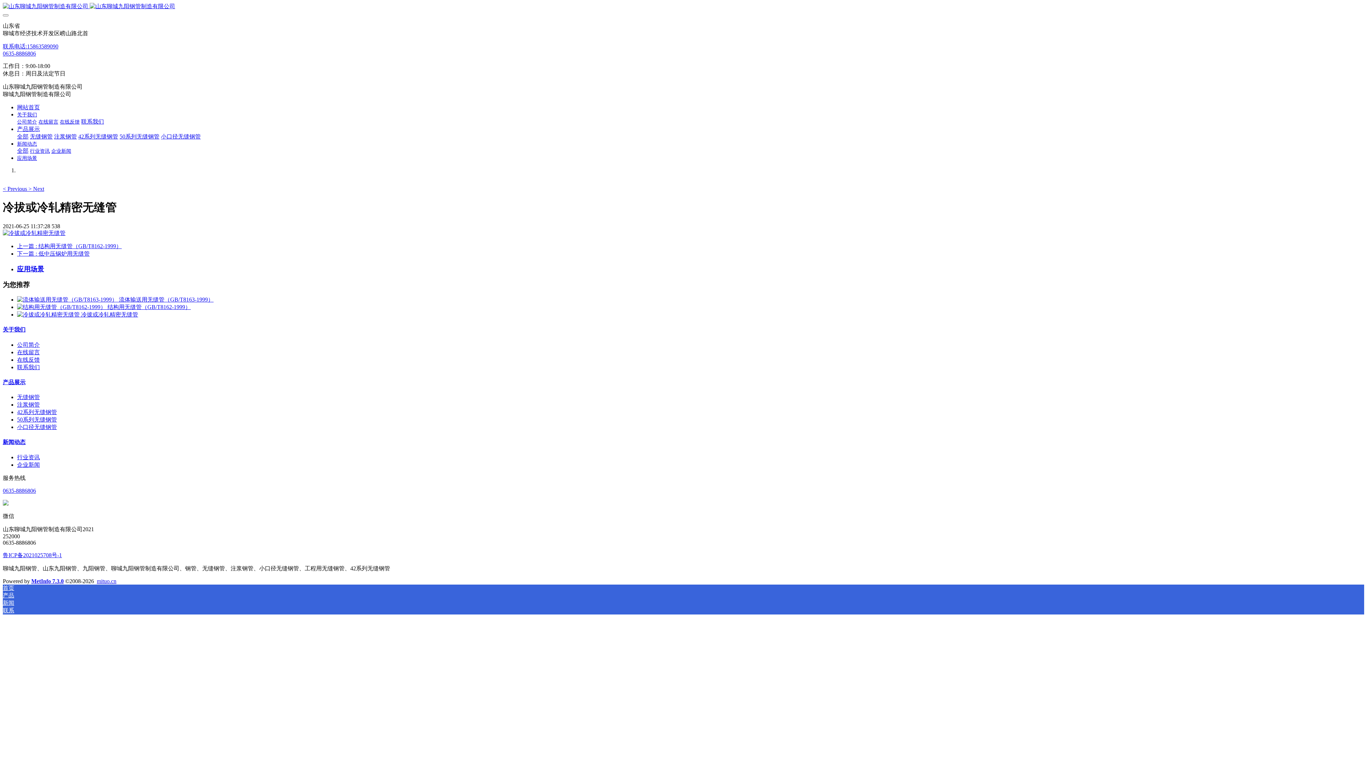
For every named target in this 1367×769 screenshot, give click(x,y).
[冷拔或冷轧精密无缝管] (49, 315)
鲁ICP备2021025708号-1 (32, 555)
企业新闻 (28, 465)
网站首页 (28, 107)
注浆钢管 (28, 405)
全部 (22, 137)
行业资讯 (28, 457)
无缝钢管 (28, 397)
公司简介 (28, 345)
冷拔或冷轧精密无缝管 (109, 315)
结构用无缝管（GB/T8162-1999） (149, 307)
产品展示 (14, 382)
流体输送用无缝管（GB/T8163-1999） (166, 300)
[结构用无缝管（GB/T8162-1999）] (62, 307)
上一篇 (69, 246)
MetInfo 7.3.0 (47, 581)
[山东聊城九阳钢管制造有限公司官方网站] (683, 6)
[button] (15, 189)
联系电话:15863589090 (30, 46)
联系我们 (28, 367)
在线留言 (28, 352)
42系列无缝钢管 (37, 412)
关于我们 (14, 329)
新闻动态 (14, 442)
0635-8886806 (19, 54)
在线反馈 (28, 360)
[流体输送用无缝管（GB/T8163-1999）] (68, 300)
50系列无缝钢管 (37, 420)
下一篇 (53, 254)
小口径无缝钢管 (37, 427)
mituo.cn (106, 581)
